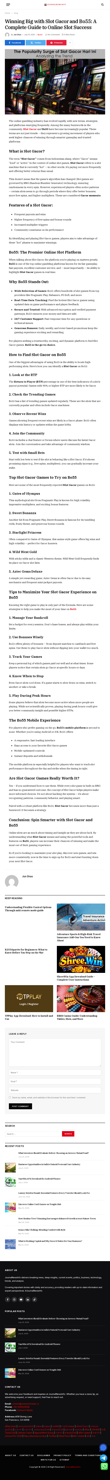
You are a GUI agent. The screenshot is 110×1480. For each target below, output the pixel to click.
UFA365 (95, 1429)
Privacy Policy (62, 1455)
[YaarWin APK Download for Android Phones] (10, 1182)
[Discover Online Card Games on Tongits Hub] (10, 1207)
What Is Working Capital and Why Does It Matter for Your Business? (50, 1241)
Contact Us (27, 1455)
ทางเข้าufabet (67, 1426)
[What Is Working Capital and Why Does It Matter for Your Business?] (10, 1244)
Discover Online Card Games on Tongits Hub (39, 1204)
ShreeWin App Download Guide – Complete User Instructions (76, 978)
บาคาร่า (18, 1429)
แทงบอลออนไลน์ (26, 1426)
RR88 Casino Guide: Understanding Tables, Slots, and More (77, 1017)
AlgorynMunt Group (43, 1432)
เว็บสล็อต (52, 1436)
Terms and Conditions (88, 1455)
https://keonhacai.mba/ (35, 1436)
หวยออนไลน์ (57, 1429)
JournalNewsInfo (73, 1467)
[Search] (102, 4)
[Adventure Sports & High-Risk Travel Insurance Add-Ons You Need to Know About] (81, 917)
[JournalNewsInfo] (55, 4)
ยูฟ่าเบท (69, 1429)
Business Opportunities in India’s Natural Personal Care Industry (49, 1164)
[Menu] (8, 4)
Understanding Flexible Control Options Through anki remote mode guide (28, 909)
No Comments (54, 35)
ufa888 (55, 1426)
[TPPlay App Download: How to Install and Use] (29, 998)
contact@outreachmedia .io (25, 1403)
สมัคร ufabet (84, 1432)
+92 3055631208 (21, 1407)
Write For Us (48, 1460)
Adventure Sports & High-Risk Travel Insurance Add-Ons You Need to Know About (79, 937)
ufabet (39, 1426)
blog (40, 35)
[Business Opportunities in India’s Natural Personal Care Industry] (10, 1167)
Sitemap (64, 1460)
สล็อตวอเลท (10, 1426)
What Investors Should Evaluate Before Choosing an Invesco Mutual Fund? (53, 1153)
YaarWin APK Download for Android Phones (39, 1178)
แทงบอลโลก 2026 (13, 1436)
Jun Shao (17, 35)
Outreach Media (25, 1410)
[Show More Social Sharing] (70, 42)
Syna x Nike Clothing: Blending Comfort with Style (41, 1230)
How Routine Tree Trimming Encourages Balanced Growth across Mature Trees (57, 1218)
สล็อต (87, 1429)
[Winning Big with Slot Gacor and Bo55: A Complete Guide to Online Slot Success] (55, 81)
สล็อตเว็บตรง (82, 1426)
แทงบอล (78, 1429)
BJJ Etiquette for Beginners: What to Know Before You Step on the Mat (26, 951)
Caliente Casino (25, 1432)
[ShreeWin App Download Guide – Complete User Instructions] (81, 959)
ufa (88, 1436)
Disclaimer (43, 1455)
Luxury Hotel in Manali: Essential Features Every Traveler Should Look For (54, 1193)
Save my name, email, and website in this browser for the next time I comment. (49, 1097)
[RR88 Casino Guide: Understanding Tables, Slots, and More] (81, 998)
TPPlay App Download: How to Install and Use (29, 1017)
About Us (10, 1455)
